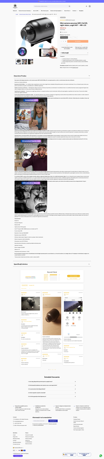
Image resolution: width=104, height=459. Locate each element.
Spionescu (18, 453)
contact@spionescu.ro (19, 421)
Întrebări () (31, 285)
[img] (23, 292)
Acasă (17, 14)
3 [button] (52, 369)
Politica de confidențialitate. (39, 425)
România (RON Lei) (18, 447)
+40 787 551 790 (17, 423)
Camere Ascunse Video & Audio (25, 14)
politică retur (75, 67)
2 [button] (50, 369)
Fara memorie (64, 38)
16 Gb (76, 38)
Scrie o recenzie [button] (73, 275)
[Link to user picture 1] (30, 303)
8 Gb (71, 38)
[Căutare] (69, 6)
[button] (46, 274)
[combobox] (52, 6)
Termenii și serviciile (52, 423)
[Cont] (86, 6)
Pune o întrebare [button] (73, 278)
